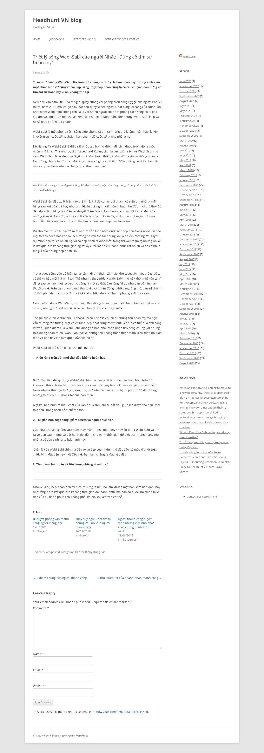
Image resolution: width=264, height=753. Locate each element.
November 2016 (189, 299)
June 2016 (185, 323)
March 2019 (186, 170)
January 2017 (187, 289)
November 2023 (189, 126)
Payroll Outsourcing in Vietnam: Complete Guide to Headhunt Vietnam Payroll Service (205, 467)
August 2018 (186, 205)
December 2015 (188, 343)
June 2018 (185, 210)
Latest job (189, 56)
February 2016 (188, 338)
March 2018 (186, 224)
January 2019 (187, 180)
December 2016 (188, 294)
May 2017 (185, 274)
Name (38, 654)
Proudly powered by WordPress (70, 735)
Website (38, 686)
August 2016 (186, 313)
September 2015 (189, 358)
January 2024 (187, 121)
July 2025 (184, 106)
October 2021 (187, 130)
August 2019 (186, 145)
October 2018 (187, 195)
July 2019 (184, 150)
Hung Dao (99, 552)
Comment (41, 608)
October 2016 (187, 304)
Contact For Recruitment (122, 39)
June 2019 (185, 155)
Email (38, 670)
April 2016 (185, 328)
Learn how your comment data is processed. (118, 712)
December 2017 (188, 239)
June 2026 (185, 81)
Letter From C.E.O (84, 39)
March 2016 (186, 333)
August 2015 (186, 363)
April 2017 (185, 279)
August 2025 (186, 101)
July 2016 (184, 318)
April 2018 (185, 219)
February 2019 (188, 175)
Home (36, 39)
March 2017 (186, 284)
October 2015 (187, 353)
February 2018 (188, 229)
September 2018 (189, 200)
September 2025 (189, 96)
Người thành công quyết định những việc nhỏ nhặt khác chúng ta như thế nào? (136, 525)
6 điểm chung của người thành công (60, 578)
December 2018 (188, 185)
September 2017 (189, 254)
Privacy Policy (40, 735)
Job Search (57, 39)
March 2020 (186, 140)
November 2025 (189, 86)
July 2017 (184, 264)
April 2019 (185, 165)
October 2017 (187, 249)
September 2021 (189, 135)
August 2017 (186, 259)
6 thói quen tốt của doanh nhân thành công (130, 578)
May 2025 (185, 111)
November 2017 (189, 244)
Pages (67, 552)
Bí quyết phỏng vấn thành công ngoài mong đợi (51, 521)
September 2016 (189, 308)
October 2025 (187, 91)
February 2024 (188, 116)
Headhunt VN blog (57, 19)
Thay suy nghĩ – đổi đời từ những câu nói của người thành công (93, 523)
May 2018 (185, 215)
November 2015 (189, 348)
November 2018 (189, 190)
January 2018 (187, 234)
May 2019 (185, 160)
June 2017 (185, 269)
